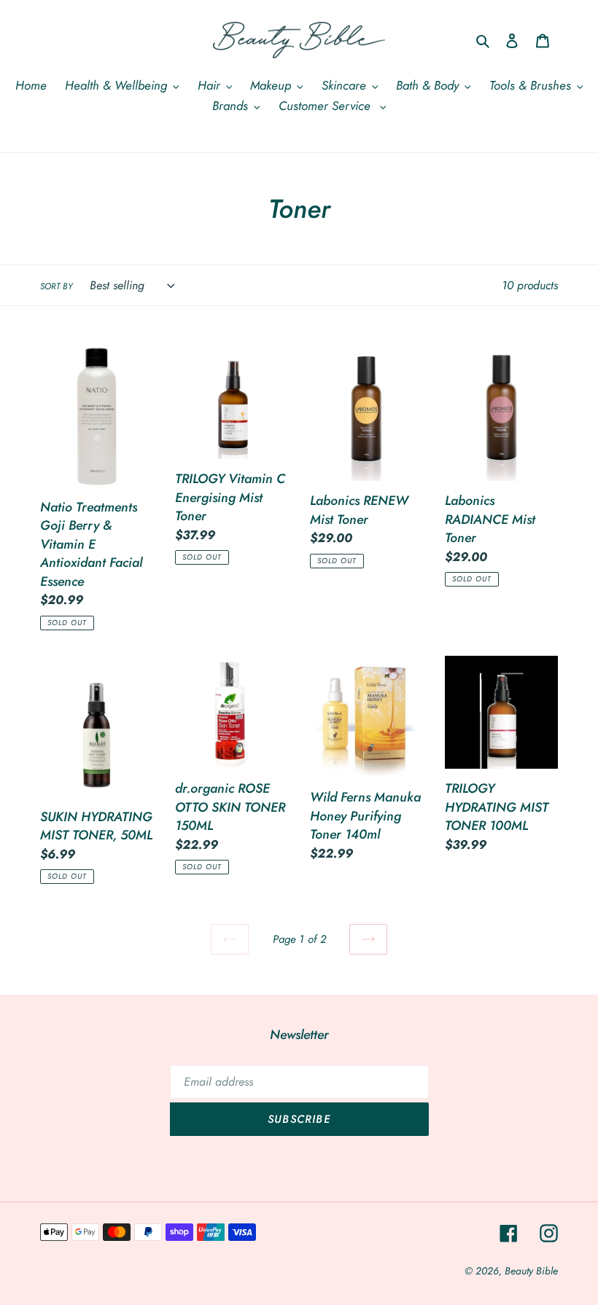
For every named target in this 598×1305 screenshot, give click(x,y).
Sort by (56, 286)
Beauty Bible (531, 1270)
